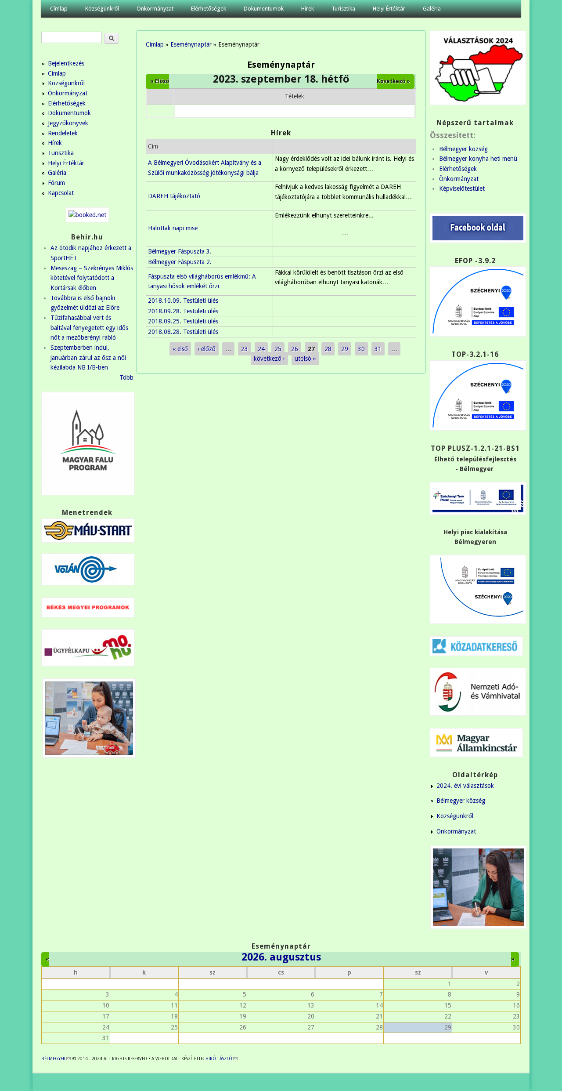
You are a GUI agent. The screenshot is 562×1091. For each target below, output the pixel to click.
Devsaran (508, 1082)
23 (244, 348)
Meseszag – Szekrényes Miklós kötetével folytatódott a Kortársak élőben (91, 278)
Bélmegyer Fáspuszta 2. (180, 261)
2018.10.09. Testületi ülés (183, 300)
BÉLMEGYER (56, 1058)
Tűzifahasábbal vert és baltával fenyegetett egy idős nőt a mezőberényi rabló (89, 327)
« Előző (159, 81)
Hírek (307, 8)
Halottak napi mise (173, 228)
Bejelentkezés (66, 63)
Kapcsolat (61, 192)
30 (361, 348)
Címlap (59, 8)
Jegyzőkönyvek (68, 123)
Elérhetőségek (208, 8)
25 (277, 348)
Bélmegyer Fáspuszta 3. (180, 251)
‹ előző (207, 348)
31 (378, 348)
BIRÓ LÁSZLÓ (221, 1058)
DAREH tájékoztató (174, 195)
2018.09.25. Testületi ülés (183, 321)
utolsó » (305, 358)
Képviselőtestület (462, 188)
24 (261, 348)
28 (327, 348)
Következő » (393, 81)
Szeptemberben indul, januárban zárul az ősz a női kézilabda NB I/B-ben (88, 357)
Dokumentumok (264, 8)
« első (180, 348)
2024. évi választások (465, 785)
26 (294, 348)
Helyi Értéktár (389, 8)
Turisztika (343, 8)
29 (344, 348)
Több (126, 377)
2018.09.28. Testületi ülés (183, 311)
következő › (269, 358)
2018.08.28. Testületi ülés (183, 331)
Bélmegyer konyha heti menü (478, 158)
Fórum (56, 182)
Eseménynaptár (191, 44)
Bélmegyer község (463, 148)
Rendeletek (63, 133)
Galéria (432, 8)
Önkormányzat (155, 8)
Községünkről (102, 8)
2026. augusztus (281, 957)
